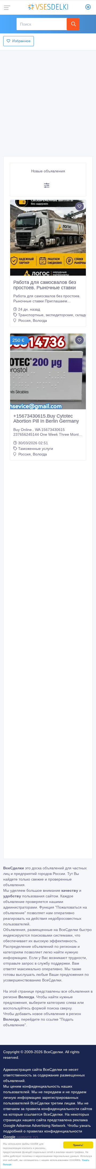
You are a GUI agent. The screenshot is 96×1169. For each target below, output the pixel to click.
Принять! (78, 1145)
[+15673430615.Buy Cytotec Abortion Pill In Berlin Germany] (48, 371)
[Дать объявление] (88, 7)
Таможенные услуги (35, 448)
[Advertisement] (48, 102)
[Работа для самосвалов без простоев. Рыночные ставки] (48, 238)
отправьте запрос (18, 963)
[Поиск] (73, 24)
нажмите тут (27, 1137)
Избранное (21, 41)
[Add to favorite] (79, 206)
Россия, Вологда (32, 320)
